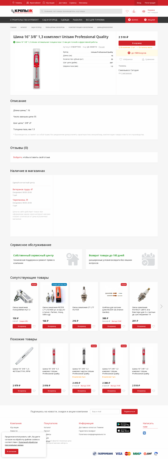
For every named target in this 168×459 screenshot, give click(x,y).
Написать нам (148, 425)
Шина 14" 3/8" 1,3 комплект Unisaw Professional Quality (110, 371)
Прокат (47, 431)
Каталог (47, 427)
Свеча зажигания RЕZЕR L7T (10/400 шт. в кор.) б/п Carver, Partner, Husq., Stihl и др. (54, 311)
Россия (102, 47)
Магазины (83, 3)
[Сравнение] (133, 11)
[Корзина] (143, 11)
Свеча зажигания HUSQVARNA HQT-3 (21, 308)
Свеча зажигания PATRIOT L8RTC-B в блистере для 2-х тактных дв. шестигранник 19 (143, 311)
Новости (13, 431)
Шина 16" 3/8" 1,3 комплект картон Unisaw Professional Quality (83, 371)
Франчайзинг (35, 3)
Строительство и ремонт (24, 19)
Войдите (17, 157)
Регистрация (150, 3)
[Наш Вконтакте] (144, 433)
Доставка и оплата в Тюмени (91, 427)
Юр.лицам (50, 3)
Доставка (63, 3)
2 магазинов (126, 73)
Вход (139, 3)
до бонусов (138, 53)
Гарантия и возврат (87, 431)
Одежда (65, 19)
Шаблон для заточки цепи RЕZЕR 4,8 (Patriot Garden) (112, 309)
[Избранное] (127, 11)
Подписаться (129, 411)
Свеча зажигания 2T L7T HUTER (83, 308)
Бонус (134, 19)
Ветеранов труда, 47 (23, 189)
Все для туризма (95, 19)
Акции (151, 19)
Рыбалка (77, 19)
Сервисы (72, 3)
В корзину (137, 43)
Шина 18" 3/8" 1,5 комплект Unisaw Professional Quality (51, 371)
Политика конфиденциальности (92, 434)
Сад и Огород (49, 19)
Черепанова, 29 (20, 200)
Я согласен (11, 451)
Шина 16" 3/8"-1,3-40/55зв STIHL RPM (21, 369)
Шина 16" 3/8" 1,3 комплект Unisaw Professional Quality (140, 371)
